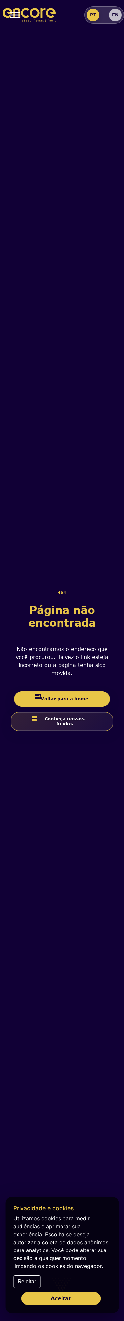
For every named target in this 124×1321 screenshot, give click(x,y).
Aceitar (61, 1298)
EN (115, 14)
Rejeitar (27, 1281)
